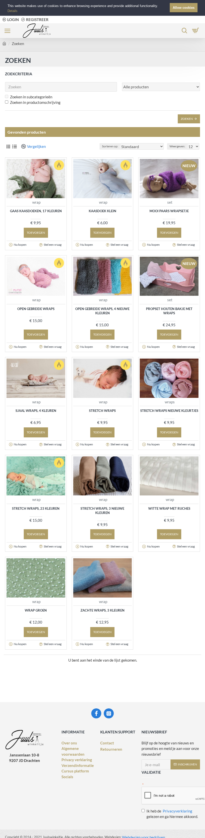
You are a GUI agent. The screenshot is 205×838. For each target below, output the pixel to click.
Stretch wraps (102, 411)
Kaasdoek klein (102, 211)
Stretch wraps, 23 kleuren (36, 508)
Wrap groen (36, 610)
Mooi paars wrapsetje (169, 211)
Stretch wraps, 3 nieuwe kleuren (102, 510)
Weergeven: (177, 146)
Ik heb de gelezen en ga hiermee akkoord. (172, 814)
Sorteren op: (110, 146)
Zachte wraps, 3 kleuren (102, 610)
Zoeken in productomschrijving (35, 102)
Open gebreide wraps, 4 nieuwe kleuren (102, 311)
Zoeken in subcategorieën (31, 97)
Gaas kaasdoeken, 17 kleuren (36, 211)
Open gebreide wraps (35, 309)
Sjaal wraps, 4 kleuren (36, 411)
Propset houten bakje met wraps (169, 311)
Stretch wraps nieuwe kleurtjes (169, 411)
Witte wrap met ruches (169, 508)
